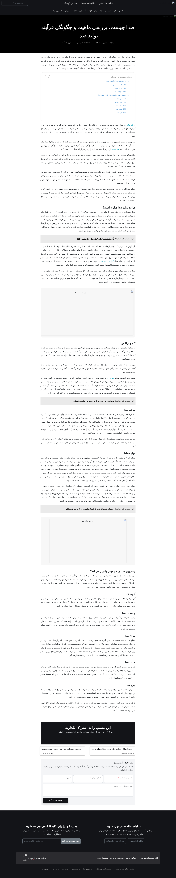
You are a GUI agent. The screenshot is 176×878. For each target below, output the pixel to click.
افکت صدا (115, 149)
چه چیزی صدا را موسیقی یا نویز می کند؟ (112, 95)
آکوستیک (119, 99)
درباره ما (45, 869)
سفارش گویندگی (70, 3)
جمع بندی (119, 113)
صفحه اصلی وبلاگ (103, 869)
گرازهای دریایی (107, 261)
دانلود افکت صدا (88, 3)
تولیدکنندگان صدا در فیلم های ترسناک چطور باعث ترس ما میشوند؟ (112, 751)
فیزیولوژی (129, 125)
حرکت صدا (118, 88)
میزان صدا (119, 106)
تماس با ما (57, 11)
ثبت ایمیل (70, 841)
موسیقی (68, 11)
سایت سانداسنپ (106, 3)
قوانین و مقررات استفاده (82, 869)
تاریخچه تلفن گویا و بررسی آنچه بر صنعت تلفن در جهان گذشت (61, 751)
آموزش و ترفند (80, 11)
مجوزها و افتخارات (60, 869)
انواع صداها (118, 91)
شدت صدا (119, 109)
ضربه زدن (110, 378)
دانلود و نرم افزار (95, 11)
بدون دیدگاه (66, 42)
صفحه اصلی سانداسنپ (125, 869)
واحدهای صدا (118, 102)
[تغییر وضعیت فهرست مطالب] (46, 77)
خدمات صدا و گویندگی (115, 841)
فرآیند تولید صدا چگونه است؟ (116, 81)
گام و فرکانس (117, 85)
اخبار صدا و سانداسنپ (114, 11)
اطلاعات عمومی (83, 42)
